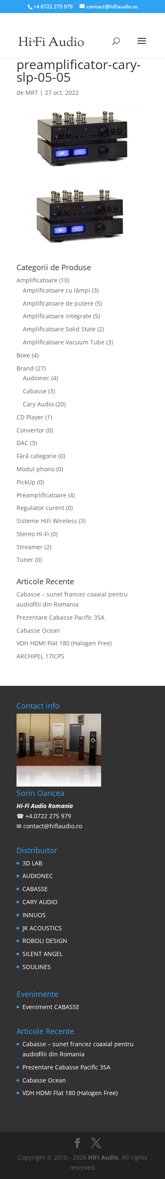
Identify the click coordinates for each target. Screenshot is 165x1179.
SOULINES (36, 967)
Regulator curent (40, 508)
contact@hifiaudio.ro (52, 826)
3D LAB (32, 863)
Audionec (36, 378)
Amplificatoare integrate (57, 316)
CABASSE (35, 889)
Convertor (30, 430)
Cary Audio (38, 404)
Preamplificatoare (41, 495)
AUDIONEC (37, 876)
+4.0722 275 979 (48, 816)
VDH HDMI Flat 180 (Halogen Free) (64, 643)
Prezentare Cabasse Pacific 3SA (60, 617)
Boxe (23, 355)
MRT (31, 93)
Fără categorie (36, 456)
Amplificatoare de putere (58, 303)
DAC (22, 443)
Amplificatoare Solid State (59, 329)
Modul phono (35, 469)
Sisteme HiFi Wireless (46, 521)
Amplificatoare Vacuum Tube (63, 342)
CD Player (30, 417)
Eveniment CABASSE (51, 1007)
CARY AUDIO (40, 902)
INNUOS (34, 915)
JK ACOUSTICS (42, 928)
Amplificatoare (37, 280)
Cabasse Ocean (38, 630)
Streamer (29, 547)
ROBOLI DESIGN (44, 941)
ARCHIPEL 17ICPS (40, 656)
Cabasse (35, 391)
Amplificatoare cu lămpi (56, 290)
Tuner (24, 560)
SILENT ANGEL (42, 954)
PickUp (26, 482)
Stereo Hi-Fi (32, 534)
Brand (25, 368)
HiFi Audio (103, 1157)
